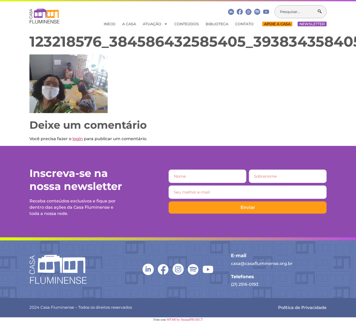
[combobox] (296, 11)
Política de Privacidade (302, 307)
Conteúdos (186, 24)
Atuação (152, 24)
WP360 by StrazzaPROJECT (185, 319)
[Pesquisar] (322, 11)
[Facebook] (240, 12)
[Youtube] (266, 12)
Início (109, 24)
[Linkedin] (231, 12)
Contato (244, 24)
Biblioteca (217, 24)
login (77, 138)
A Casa (129, 24)
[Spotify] (257, 12)
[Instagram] (248, 12)
